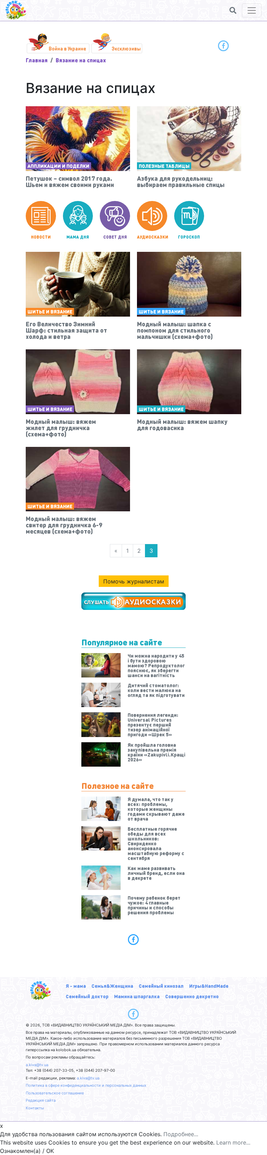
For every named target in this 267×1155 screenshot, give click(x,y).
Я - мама (76, 986)
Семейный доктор (87, 996)
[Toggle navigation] (251, 10)
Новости (41, 237)
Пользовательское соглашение (55, 1093)
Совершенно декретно (192, 996)
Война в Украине (67, 48)
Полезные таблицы (164, 166)
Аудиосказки (152, 237)
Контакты (35, 1108)
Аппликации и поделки (58, 166)
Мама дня (77, 237)
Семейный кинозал (161, 986)
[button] (233, 10)
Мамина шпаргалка (137, 996)
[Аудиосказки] (133, 601)
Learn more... (233, 1142)
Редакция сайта (41, 1100)
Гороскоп (189, 237)
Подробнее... (180, 1134)
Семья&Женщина (112, 986)
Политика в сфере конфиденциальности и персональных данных (86, 1085)
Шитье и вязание (49, 311)
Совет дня (115, 237)
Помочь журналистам (133, 581)
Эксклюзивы (126, 48)
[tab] (133, 939)
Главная (37, 60)
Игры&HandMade (208, 986)
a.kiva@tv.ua (37, 1064)
